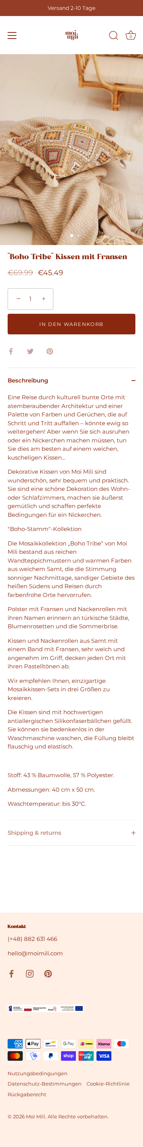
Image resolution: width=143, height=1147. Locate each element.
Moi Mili (35, 1117)
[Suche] (113, 36)
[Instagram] (30, 973)
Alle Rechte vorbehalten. (78, 1117)
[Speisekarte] (12, 35)
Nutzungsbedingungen (37, 1073)
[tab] (71, 606)
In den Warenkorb (71, 324)
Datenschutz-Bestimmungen (45, 1084)
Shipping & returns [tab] (34, 832)
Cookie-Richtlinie (108, 1084)
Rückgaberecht (27, 1094)
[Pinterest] (48, 973)
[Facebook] (11, 973)
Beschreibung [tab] (28, 380)
